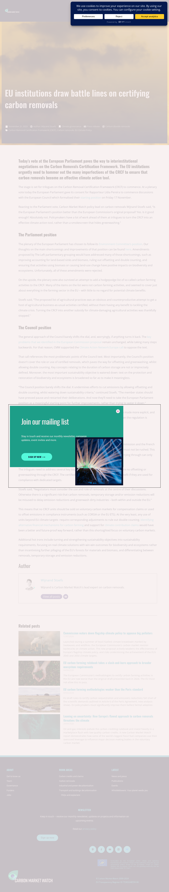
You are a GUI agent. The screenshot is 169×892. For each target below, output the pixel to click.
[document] (84, 446)
